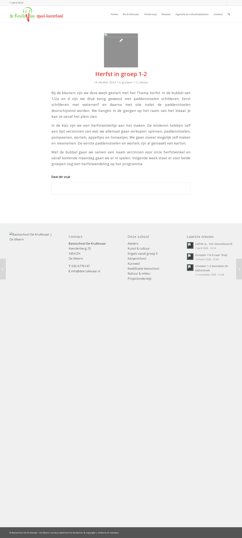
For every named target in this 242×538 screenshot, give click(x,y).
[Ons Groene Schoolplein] (239, 269)
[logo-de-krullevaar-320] (36, 14)
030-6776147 (80, 266)
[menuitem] (114, 14)
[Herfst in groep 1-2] (121, 50)
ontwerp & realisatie (108, 532)
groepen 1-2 (130, 82)
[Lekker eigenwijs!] (3, 269)
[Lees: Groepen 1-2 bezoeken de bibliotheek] (190, 267)
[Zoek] (229, 14)
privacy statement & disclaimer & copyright (73, 532)
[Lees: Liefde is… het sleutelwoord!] (190, 245)
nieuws (143, 82)
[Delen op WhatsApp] (121, 188)
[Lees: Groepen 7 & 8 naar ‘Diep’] (190, 256)
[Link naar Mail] (230, 3)
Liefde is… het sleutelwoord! (213, 244)
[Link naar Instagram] (224, 3)
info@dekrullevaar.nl (85, 271)
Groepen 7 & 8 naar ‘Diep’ (211, 255)
